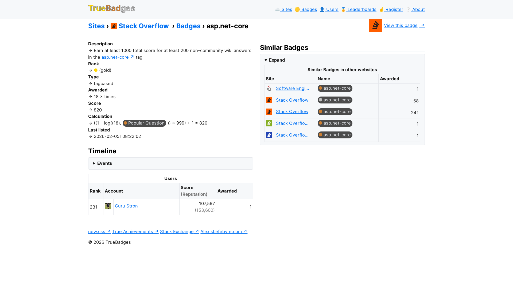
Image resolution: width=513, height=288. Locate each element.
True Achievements (132, 231)
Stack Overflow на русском (293, 135)
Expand (277, 60)
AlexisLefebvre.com (221, 231)
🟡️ (305, 9)
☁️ (283, 9)
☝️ (391, 9)
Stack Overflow (144, 26)
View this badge (401, 25)
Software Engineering (293, 88)
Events (104, 163)
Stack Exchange (177, 231)
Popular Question (146, 123)
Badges (188, 26)
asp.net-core (115, 57)
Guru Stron (126, 206)
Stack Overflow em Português (293, 123)
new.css (96, 231)
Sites (96, 26)
